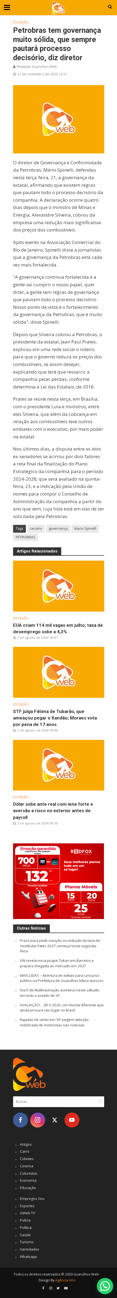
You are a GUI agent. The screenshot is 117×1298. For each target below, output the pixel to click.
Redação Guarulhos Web (37, 66)
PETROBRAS (25, 537)
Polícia (25, 1220)
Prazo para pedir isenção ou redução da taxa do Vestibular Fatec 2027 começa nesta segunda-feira (60, 946)
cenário (36, 528)
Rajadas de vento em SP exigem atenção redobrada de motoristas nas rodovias (54, 1022)
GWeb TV (27, 1212)
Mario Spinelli (85, 528)
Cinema (26, 1166)
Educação (28, 1187)
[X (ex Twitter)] (54, 1120)
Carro (24, 1151)
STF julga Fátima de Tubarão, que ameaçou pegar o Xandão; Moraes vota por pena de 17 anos (55, 718)
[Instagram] (37, 1120)
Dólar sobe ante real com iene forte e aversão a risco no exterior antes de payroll (53, 810)
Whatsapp (28, 1256)
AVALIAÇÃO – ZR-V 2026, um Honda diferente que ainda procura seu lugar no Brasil (62, 1008)
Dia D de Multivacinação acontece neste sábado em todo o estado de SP (59, 993)
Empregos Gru (32, 1198)
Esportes (27, 1205)
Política (26, 1227)
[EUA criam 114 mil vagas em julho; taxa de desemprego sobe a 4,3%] (58, 585)
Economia (28, 1180)
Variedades (29, 1249)
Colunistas (29, 1173)
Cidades (27, 1158)
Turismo (27, 1241)
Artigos (26, 1144)
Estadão (21, 22)
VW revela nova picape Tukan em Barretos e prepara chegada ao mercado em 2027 (57, 963)
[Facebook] (20, 1120)
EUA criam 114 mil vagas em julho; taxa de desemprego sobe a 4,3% (58, 628)
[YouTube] (71, 1120)
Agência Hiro (65, 1280)
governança (58, 528)
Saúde (25, 1234)
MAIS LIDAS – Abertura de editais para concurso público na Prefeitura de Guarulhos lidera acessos (61, 978)
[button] (105, 1286)
